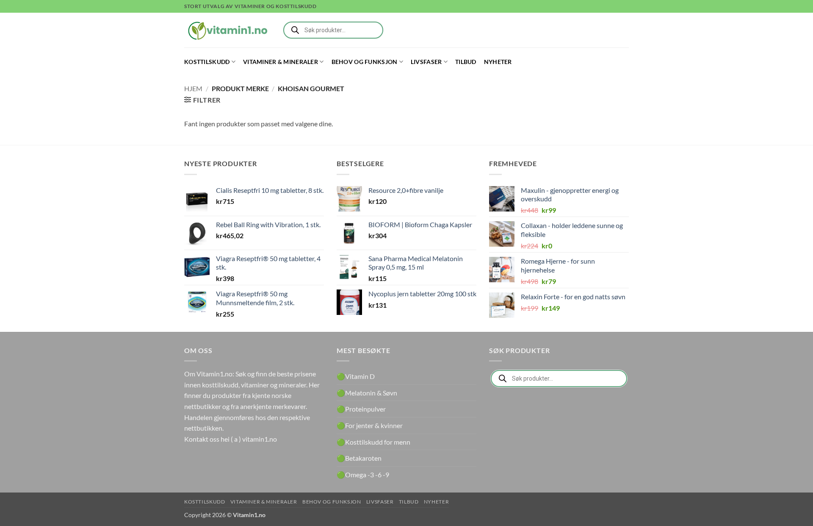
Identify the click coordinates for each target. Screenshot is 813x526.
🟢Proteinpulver (361, 409)
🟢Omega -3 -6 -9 (363, 474)
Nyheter (498, 61)
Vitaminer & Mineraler (280, 61)
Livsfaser (426, 61)
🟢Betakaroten (359, 458)
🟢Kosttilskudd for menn (373, 442)
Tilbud (465, 61)
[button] (202, 100)
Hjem (193, 88)
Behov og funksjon (365, 61)
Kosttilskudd (207, 61)
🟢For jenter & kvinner (370, 425)
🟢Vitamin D (356, 376)
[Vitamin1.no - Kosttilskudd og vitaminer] (226, 30)
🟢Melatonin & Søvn (367, 393)
